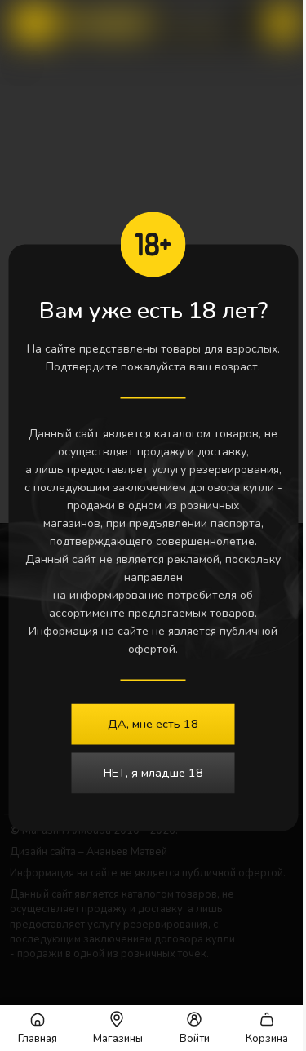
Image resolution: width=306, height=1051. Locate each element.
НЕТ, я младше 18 (153, 773)
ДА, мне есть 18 (153, 724)
